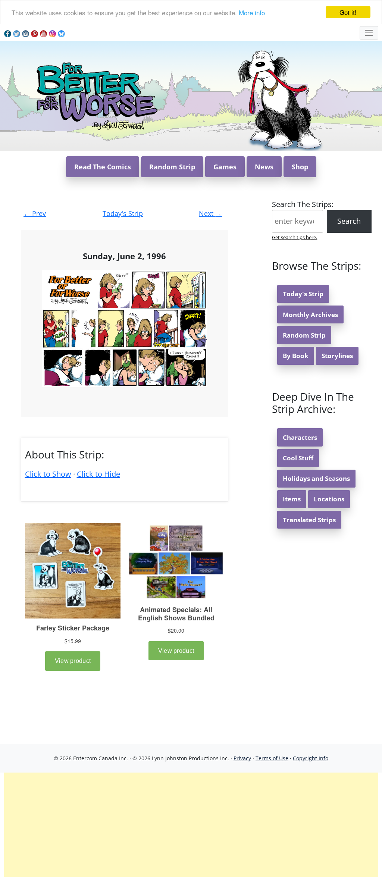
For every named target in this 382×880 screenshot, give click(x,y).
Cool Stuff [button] (298, 458)
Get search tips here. (294, 237)
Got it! (348, 12)
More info (252, 12)
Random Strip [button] (172, 166)
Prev (35, 213)
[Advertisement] (191, 825)
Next (210, 213)
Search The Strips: (303, 204)
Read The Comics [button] (102, 166)
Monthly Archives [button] (310, 314)
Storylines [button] (337, 355)
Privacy (242, 758)
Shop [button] (300, 166)
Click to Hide (98, 474)
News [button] (264, 166)
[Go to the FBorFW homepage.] (95, 95)
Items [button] (292, 499)
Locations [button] (329, 499)
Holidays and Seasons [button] (316, 478)
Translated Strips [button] (309, 520)
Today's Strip (123, 213)
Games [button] (225, 166)
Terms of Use (272, 758)
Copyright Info (310, 758)
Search (349, 221)
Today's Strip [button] (303, 293)
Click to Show (48, 474)
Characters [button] (300, 437)
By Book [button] (296, 355)
